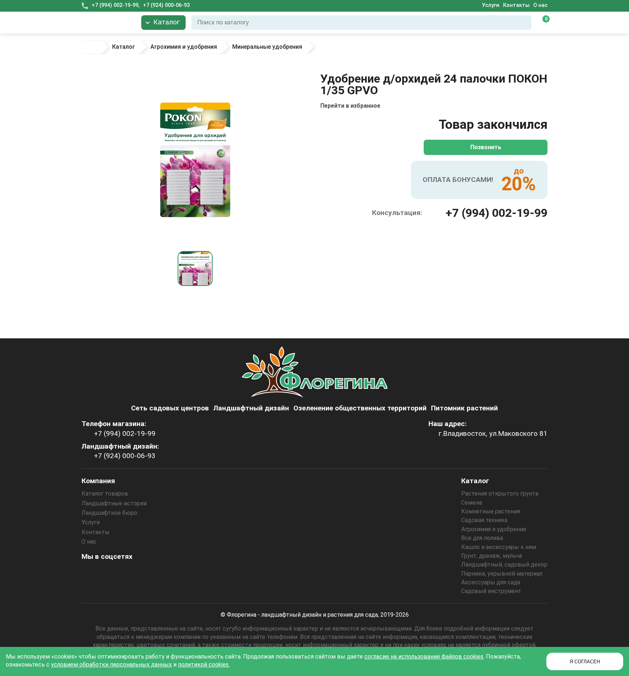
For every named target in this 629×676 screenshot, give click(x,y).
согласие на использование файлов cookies (423, 656)
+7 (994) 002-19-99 (496, 213)
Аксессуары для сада (490, 582)
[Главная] (91, 47)
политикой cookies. (204, 664)
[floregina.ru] (108, 22)
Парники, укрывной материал (501, 573)
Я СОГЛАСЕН (585, 661)
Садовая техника (484, 520)
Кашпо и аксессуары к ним (498, 547)
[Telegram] (167, 572)
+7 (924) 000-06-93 (166, 5)
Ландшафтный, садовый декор (504, 564)
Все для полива (482, 537)
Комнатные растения (490, 511)
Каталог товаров (105, 493)
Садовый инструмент (491, 591)
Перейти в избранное (350, 105)
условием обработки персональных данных (111, 664)
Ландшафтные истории (114, 503)
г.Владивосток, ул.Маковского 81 (493, 433)
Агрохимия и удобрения (493, 529)
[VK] (128, 572)
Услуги (490, 5)
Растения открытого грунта (499, 493)
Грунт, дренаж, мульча (491, 555)
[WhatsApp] (148, 572)
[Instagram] (89, 572)
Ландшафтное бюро (109, 512)
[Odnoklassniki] (108, 572)
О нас (540, 5)
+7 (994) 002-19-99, (115, 5)
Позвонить (485, 147)
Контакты (516, 5)
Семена (471, 502)
